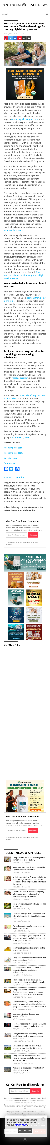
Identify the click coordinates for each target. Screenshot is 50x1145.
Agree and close (25, 1130)
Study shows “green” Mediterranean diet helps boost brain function (29, 959)
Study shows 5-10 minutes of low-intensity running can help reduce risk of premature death (29, 1058)
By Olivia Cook (26, 953)
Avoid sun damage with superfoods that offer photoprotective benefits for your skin (29, 916)
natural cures (10, 495)
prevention (9, 501)
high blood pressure (13, 230)
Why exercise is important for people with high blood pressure (23, 275)
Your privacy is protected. (14, 542)
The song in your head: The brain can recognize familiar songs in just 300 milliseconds (28, 970)
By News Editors (27, 1029)
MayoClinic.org (10, 458)
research (19, 501)
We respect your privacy (33, 1105)
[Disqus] (25, 681)
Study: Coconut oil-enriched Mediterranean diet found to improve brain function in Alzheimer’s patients (28, 992)
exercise (29, 489)
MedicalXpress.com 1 (13, 448)
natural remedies (21, 498)
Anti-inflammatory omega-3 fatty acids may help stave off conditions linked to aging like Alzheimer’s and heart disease (29, 1004)
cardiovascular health (14, 489)
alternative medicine (28, 482)
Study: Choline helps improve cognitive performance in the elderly (29, 859)
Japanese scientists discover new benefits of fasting (26, 1015)
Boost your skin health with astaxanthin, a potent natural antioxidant (29, 868)
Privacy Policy (21, 1125)
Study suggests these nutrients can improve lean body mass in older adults (29, 981)
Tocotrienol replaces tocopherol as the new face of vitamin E (29, 949)
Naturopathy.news (20, 437)
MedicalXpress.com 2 (13, 453)
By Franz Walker (27, 985)
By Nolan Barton (27, 1073)
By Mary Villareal (26, 1019)
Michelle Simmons (23, 34)
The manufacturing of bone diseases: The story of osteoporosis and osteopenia (29, 1025)
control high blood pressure (24, 119)
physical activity (38, 498)
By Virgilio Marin (27, 975)
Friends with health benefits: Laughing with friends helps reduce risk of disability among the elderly (28, 894)
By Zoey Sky (25, 862)
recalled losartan (20, 378)
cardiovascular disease (24, 486)
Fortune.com (9, 463)
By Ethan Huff (26, 887)
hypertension (37, 492)
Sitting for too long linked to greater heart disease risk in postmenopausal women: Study (28, 1036)
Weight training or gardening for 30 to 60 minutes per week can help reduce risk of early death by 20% (29, 938)
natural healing (24, 495)
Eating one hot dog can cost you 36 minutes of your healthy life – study (27, 1047)
